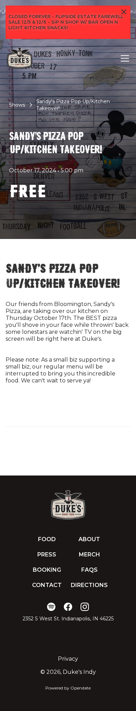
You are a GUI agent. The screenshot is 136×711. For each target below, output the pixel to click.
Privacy (68, 658)
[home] (19, 58)
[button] (123, 58)
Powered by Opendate (68, 688)
